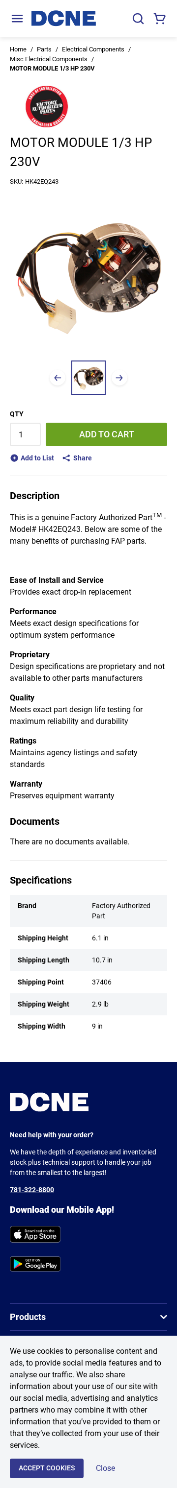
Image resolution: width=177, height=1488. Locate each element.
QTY (17, 414)
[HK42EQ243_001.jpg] (88, 377)
